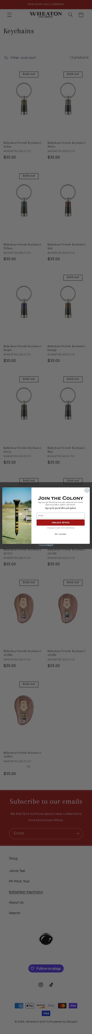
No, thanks (60, 534)
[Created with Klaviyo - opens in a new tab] (46, 545)
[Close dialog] (87, 490)
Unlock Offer (60, 522)
